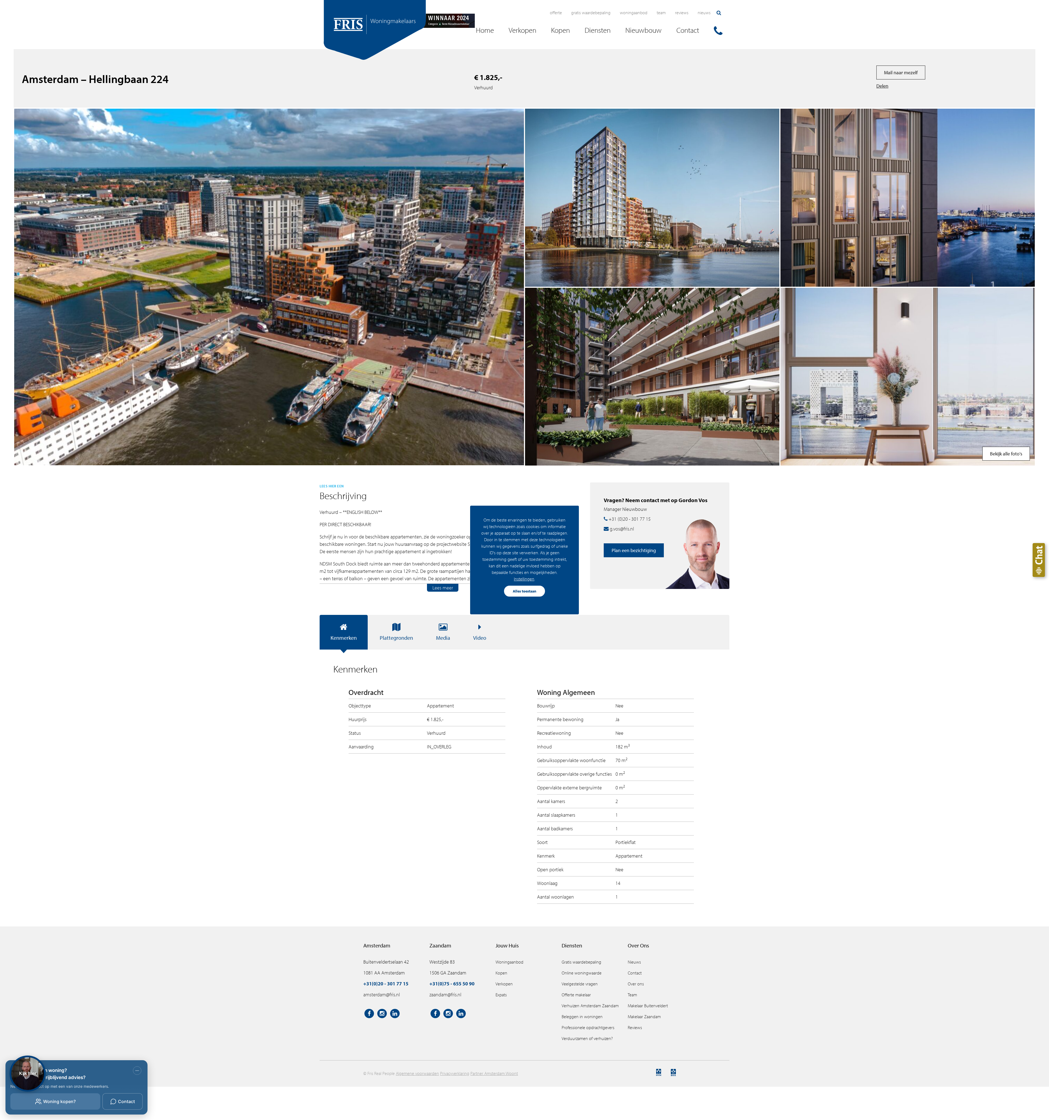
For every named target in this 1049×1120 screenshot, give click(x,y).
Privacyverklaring (454, 1073)
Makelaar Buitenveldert (648, 1005)
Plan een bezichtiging (634, 550)
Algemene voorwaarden (417, 1073)
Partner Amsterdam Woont (494, 1073)
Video (479, 637)
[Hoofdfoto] (269, 287)
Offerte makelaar (576, 994)
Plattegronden (396, 637)
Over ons (636, 983)
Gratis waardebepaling (591, 12)
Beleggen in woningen (582, 1016)
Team (661, 12)
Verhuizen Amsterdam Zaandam (590, 1005)
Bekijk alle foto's (1006, 454)
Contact (635, 973)
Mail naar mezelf (901, 72)
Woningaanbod (633, 12)
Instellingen (524, 579)
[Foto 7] (652, 198)
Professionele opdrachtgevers (588, 1027)
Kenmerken (344, 637)
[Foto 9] (652, 377)
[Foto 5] (907, 198)
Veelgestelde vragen (580, 983)
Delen (882, 86)
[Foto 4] (907, 377)
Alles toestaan (524, 591)
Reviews (681, 12)
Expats (501, 994)
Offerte (556, 12)
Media (443, 637)
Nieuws (704, 12)
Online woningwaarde (582, 973)
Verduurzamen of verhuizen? (587, 1038)
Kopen (501, 973)
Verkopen (504, 983)
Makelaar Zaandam (644, 1016)
